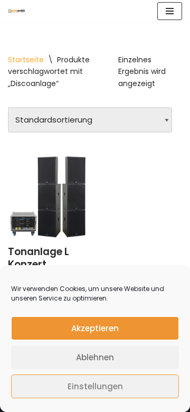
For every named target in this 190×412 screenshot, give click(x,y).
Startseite (26, 59)
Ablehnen (95, 357)
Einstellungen (95, 386)
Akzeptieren (95, 328)
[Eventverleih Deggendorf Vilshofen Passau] (16, 11)
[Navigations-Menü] (169, 11)
